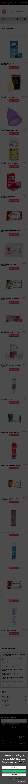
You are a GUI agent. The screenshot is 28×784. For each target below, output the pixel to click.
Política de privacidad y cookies (17, 778)
